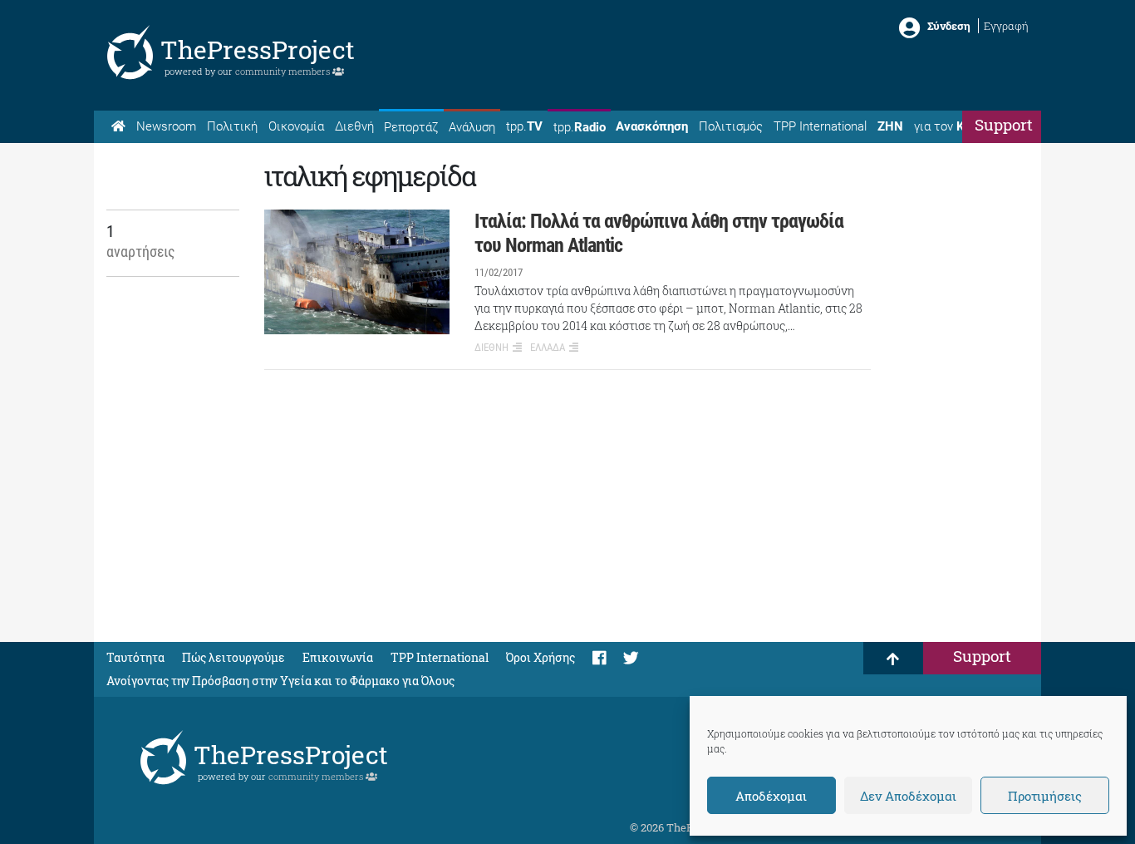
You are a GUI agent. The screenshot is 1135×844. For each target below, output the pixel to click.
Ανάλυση (472, 127)
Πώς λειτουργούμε (233, 657)
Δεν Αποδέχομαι (908, 795)
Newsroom (166, 126)
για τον (954, 126)
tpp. (524, 126)
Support (1004, 124)
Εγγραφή (1006, 25)
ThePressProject (257, 49)
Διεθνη (491, 347)
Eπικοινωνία (337, 657)
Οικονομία (296, 126)
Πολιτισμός (731, 126)
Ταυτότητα (135, 657)
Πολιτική (232, 126)
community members (283, 71)
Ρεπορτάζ (411, 127)
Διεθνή (354, 126)
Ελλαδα (547, 347)
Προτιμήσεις (1045, 795)
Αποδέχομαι (771, 795)
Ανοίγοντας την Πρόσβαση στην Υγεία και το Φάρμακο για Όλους (280, 681)
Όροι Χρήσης (540, 657)
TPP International (820, 126)
